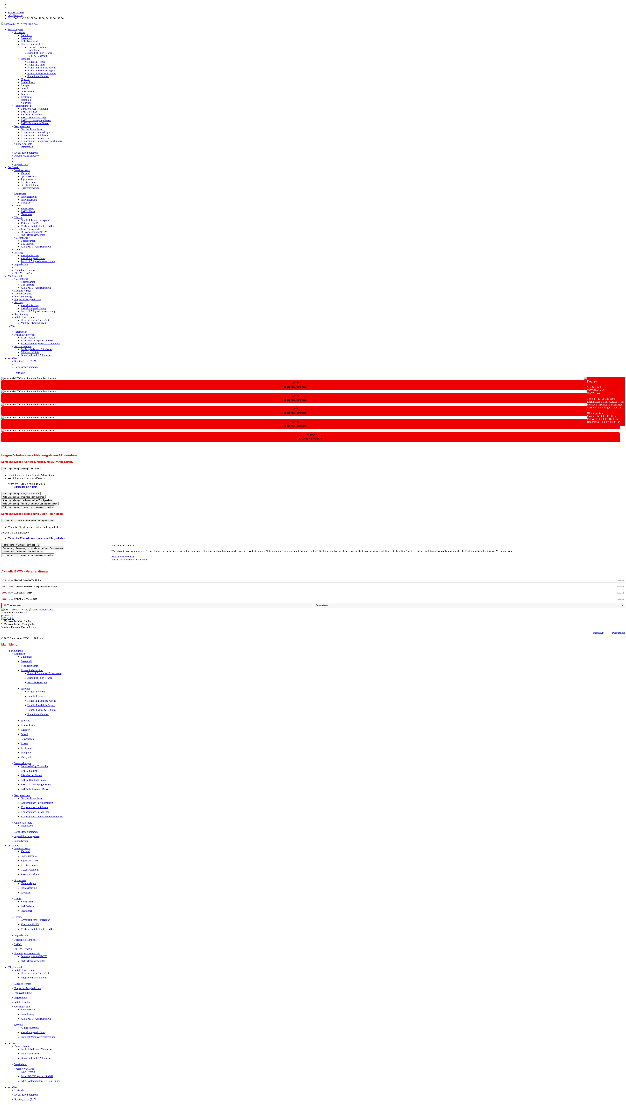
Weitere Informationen (122, 559)
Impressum (141, 559)
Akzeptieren (117, 556)
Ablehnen (129, 556)
